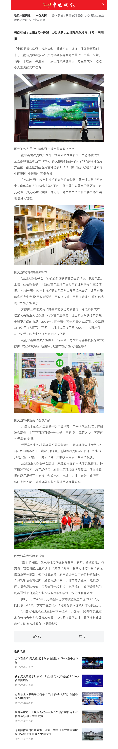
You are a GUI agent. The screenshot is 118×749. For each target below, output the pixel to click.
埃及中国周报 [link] (22, 15)
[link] (41, 15)
